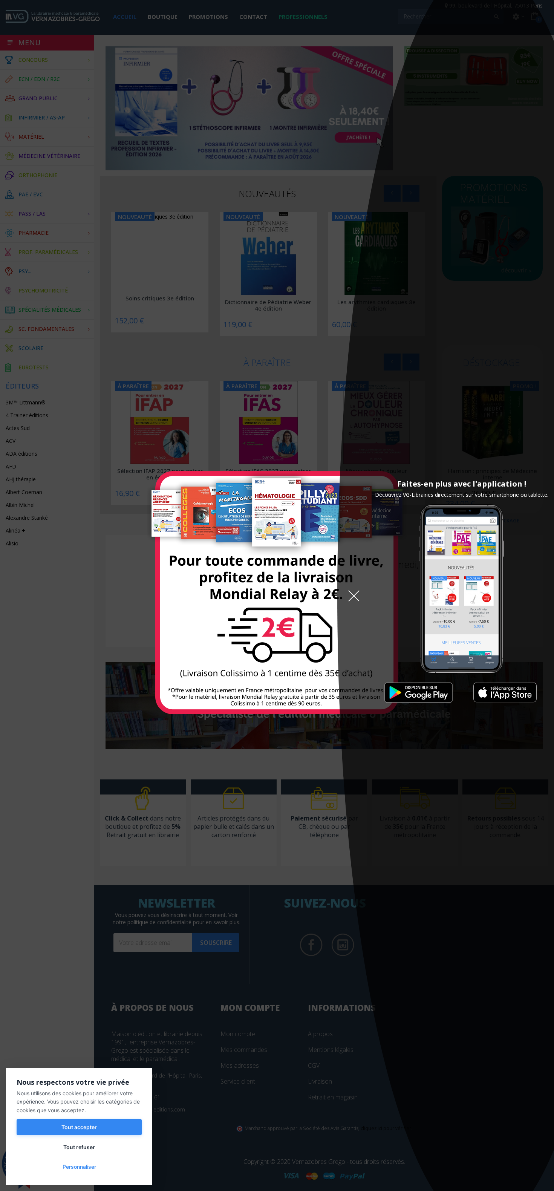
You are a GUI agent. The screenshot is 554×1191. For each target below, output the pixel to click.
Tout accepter (79, 1127)
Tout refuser (79, 1147)
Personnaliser (79, 1166)
